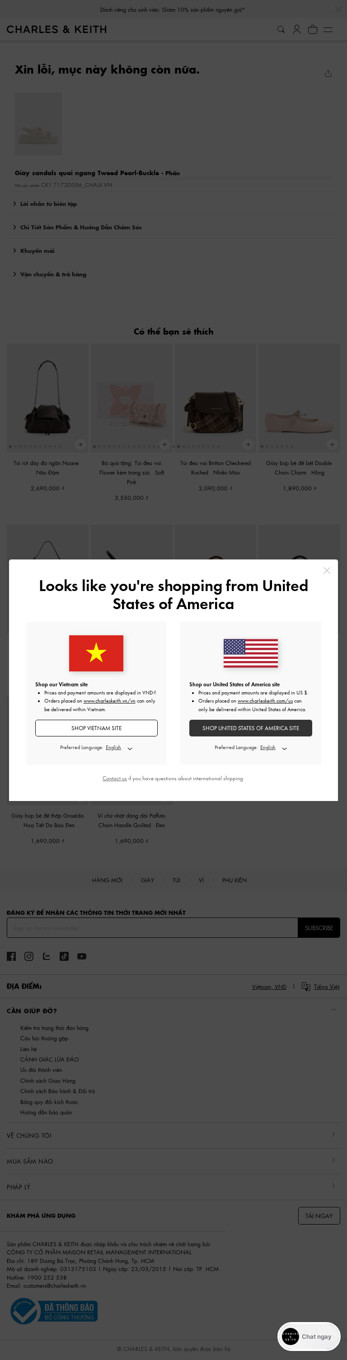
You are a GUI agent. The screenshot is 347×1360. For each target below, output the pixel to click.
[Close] (326, 570)
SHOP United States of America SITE (250, 728)
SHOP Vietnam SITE (96, 728)
